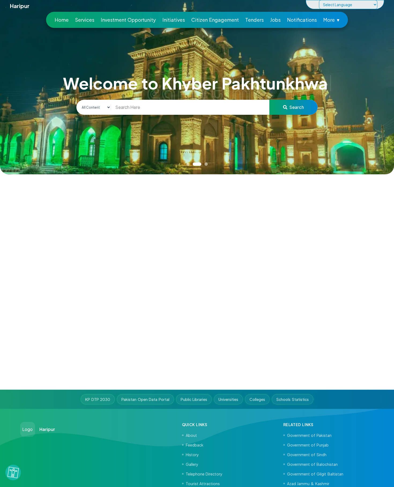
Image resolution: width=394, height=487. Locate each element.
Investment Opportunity (128, 20)
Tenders (254, 20)
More (331, 20)
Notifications (302, 20)
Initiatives (173, 20)
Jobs (275, 20)
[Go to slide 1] (187, 164)
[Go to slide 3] (206, 164)
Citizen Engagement (215, 20)
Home (62, 20)
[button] (13, 472)
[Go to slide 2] (197, 164)
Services (84, 20)
